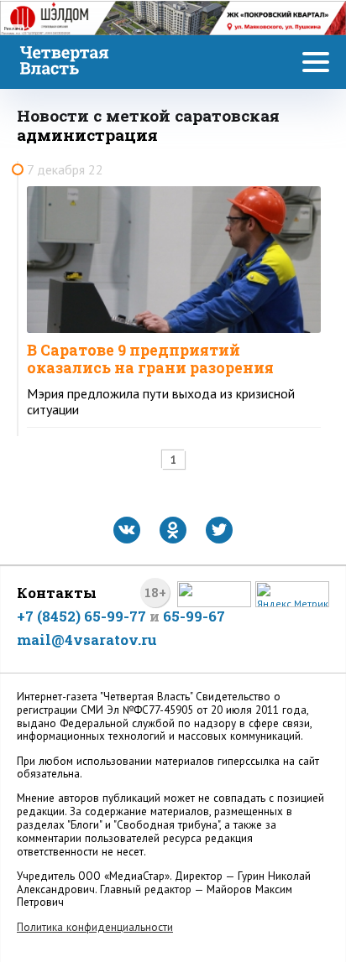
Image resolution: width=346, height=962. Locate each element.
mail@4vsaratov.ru (87, 639)
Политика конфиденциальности (95, 927)
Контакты (57, 592)
